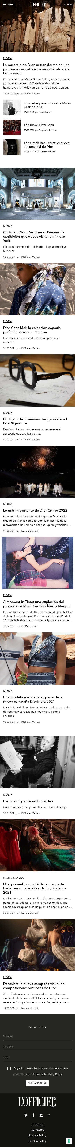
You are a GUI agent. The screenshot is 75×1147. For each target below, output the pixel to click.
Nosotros (37, 1124)
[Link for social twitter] (26, 1116)
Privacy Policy (54, 1074)
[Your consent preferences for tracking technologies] (69, 1141)
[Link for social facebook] (33, 1116)
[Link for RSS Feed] (49, 1115)
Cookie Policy (37, 1141)
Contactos (37, 1129)
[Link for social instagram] (41, 1116)
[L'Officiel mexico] (37, 4)
